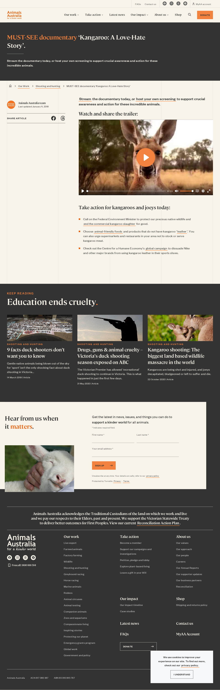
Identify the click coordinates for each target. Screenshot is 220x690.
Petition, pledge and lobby (135, 560)
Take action (93, 14)
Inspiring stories (73, 630)
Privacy (117, 481)
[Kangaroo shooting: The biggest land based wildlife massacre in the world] (180, 328)
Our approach (184, 549)
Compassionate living (76, 624)
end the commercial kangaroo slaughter (109, 223)
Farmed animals (73, 549)
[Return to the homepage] (14, 15)
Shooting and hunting (48, 86)
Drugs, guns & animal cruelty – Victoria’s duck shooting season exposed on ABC (110, 355)
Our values (182, 542)
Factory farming (73, 555)
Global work (71, 649)
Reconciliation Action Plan (158, 522)
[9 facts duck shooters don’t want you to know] (39, 328)
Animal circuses (73, 599)
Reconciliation (184, 586)
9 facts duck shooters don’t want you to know (36, 352)
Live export (70, 542)
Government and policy (77, 655)
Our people (182, 555)
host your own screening (156, 98)
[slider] (126, 191)
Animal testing (72, 605)
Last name (149, 434)
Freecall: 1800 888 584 (24, 565)
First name (104, 434)
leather (181, 231)
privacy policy (152, 475)
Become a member (131, 542)
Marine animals (72, 586)
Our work (70, 14)
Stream (85, 98)
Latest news (117, 14)
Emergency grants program (79, 642)
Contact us (150, 4)
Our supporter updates (189, 574)
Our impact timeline (131, 604)
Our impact (138, 14)
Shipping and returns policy (191, 604)
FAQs (138, 4)
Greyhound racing (74, 574)
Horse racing (71, 580)
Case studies (127, 611)
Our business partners (189, 580)
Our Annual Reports (187, 567)
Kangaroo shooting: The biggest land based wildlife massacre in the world (176, 355)
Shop (178, 14)
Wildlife (68, 561)
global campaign (156, 248)
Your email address (108, 448)
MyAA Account (187, 634)
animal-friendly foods (108, 231)
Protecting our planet (76, 636)
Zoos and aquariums (75, 617)
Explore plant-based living (135, 566)
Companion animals (75, 611)
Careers (181, 561)
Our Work (23, 86)
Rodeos (68, 592)
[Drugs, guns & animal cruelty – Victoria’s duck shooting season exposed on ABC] (110, 328)
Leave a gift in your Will (133, 572)
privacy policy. (190, 665)
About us (160, 14)
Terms (126, 481)
